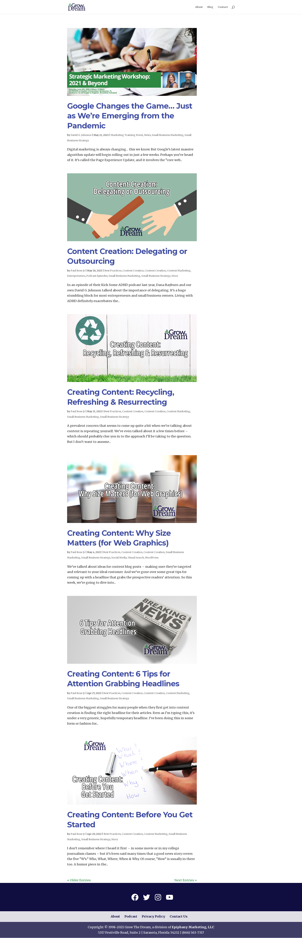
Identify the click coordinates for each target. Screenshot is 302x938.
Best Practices (112, 270)
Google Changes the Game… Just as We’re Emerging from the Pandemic (129, 115)
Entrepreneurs (76, 275)
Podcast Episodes (96, 275)
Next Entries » (185, 880)
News (147, 135)
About (199, 7)
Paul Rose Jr (78, 270)
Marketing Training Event (127, 135)
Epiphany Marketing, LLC (193, 927)
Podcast (130, 916)
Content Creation (133, 270)
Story (174, 275)
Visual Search (136, 557)
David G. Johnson (81, 135)
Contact (223, 7)
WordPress (152, 557)
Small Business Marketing (168, 135)
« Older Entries (79, 880)
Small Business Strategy (155, 275)
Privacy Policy (153, 916)
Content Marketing (178, 270)
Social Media (119, 557)
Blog (210, 7)
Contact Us (179, 916)
